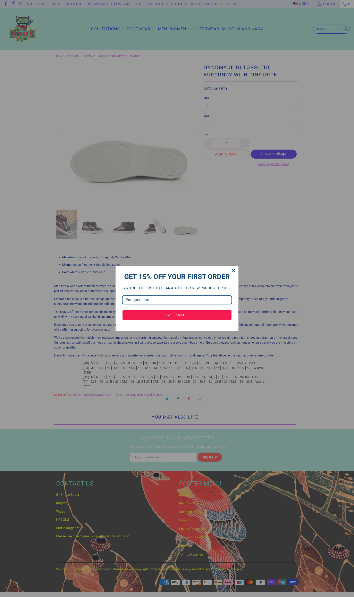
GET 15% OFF (177, 315)
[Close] (233, 271)
